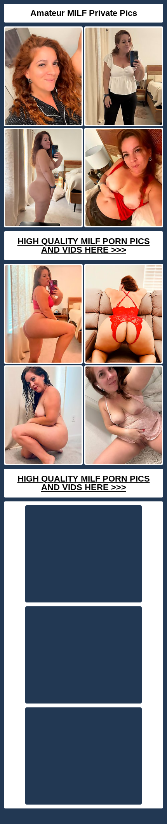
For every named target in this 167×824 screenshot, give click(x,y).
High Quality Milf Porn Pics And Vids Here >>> (83, 245)
